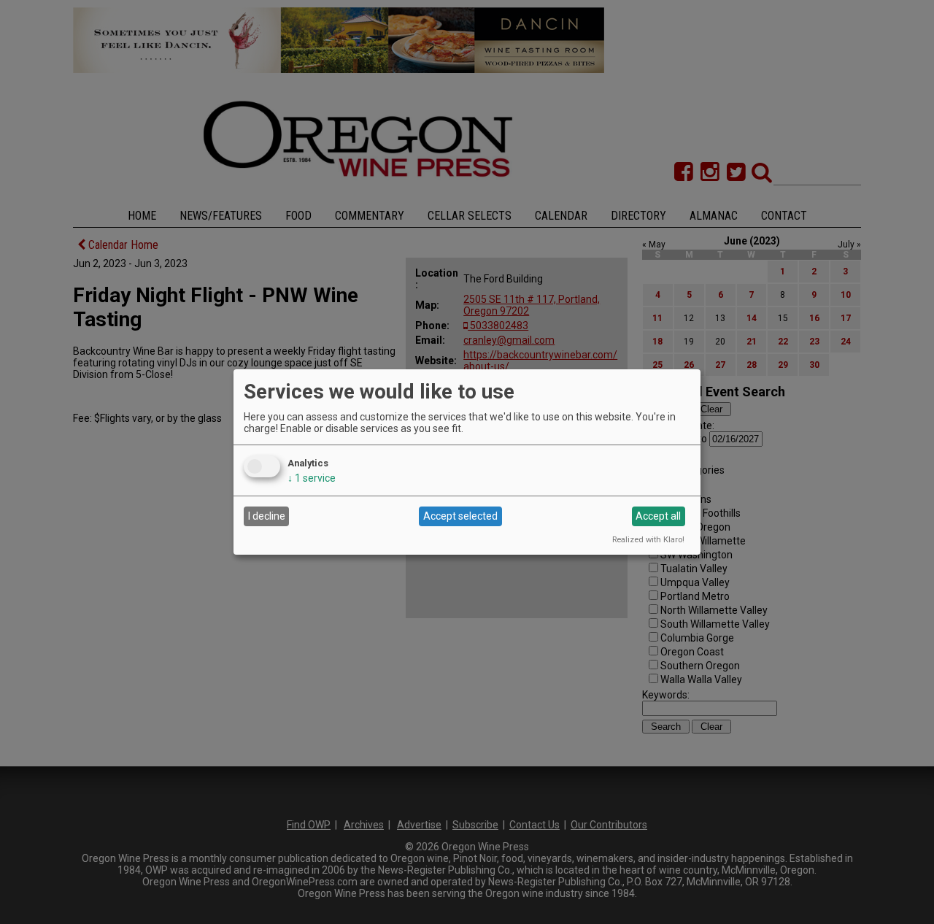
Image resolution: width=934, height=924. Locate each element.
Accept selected (460, 516)
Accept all (658, 516)
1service (311, 478)
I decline (266, 516)
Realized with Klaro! (648, 539)
